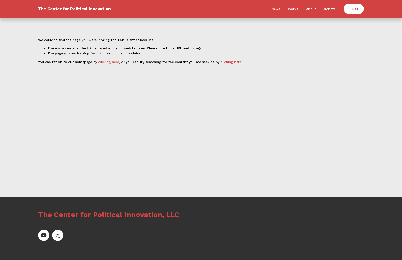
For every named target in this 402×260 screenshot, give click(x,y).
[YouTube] (43, 235)
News (275, 9)
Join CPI (354, 8)
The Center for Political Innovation (74, 9)
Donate (329, 9)
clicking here (108, 62)
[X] (57, 235)
